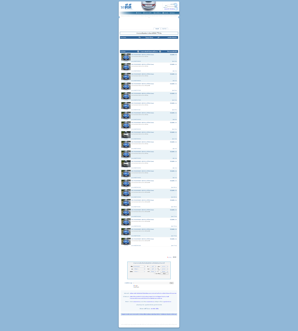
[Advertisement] (149, 22)
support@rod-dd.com (167, 301)
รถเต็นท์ (163, 293)
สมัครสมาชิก (166, 9)
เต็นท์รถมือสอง (146, 293)
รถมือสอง (132, 293)
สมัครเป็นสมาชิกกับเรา (156, 314)
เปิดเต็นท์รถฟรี (140, 293)
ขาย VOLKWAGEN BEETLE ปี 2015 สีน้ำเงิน (139, 56)
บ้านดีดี (167, 296)
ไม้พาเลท (146, 298)
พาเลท (138, 298)
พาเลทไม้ (142, 298)
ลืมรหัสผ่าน (172, 9)
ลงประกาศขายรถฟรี (134, 314)
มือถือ (157, 308)
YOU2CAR (154, 296)
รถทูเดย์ (150, 296)
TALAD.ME (142, 296)
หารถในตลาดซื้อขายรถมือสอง (145, 314)
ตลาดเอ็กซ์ (137, 296)
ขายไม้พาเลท (159, 298)
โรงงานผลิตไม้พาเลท (152, 298)
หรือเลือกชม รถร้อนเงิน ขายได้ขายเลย (168, 314)
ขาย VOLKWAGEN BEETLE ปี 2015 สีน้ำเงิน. (139, 153)
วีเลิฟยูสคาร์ (159, 296)
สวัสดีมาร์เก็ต (132, 296)
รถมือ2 (135, 293)
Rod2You (164, 296)
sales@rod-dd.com (136, 301)
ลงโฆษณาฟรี (168, 293)
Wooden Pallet (173, 293)
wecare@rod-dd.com (150, 301)
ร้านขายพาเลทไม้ (133, 298)
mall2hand (147, 296)
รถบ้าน (160, 293)
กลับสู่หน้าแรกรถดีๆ (125, 314)
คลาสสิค (153, 308)
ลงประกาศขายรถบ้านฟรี (154, 293)
